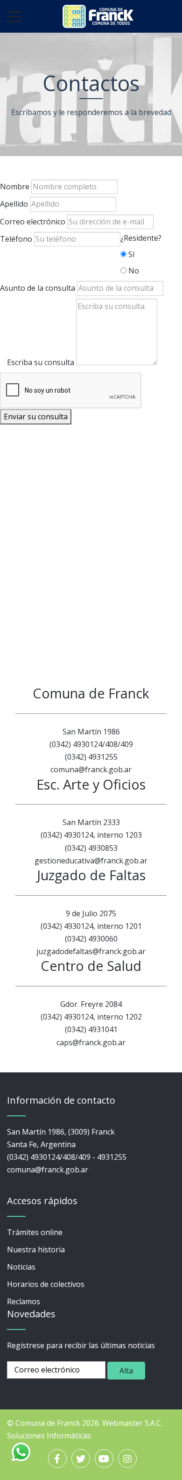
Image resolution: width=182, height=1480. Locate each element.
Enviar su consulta (36, 416)
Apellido (14, 204)
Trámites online (35, 1232)
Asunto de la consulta (37, 288)
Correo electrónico (32, 221)
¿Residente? (140, 238)
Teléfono (16, 239)
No (133, 271)
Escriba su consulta (40, 362)
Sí (131, 254)
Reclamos (23, 1301)
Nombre (14, 186)
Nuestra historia (36, 1249)
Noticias (21, 1267)
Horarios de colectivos (45, 1284)
